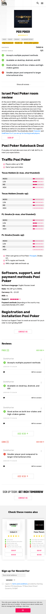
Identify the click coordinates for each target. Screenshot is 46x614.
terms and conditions (20, 584)
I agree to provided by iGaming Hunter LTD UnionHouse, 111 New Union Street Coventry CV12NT (24, 586)
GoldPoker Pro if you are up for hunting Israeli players (21, 133)
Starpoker (37, 131)
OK (23, 610)
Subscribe (9, 580)
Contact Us (23, 331)
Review (13, 555)
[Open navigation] (42, 3)
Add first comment (36, 372)
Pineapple (33, 256)
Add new (40, 350)
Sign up (11, 138)
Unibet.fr (13, 532)
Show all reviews (23, 84)
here (27, 606)
